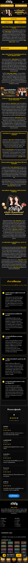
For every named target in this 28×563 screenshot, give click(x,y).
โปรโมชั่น (8, 561)
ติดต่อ (25, 561)
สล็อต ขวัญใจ (14, 507)
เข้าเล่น (14, 561)
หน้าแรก (2, 561)
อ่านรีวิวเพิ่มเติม (14, 496)
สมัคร (20, 561)
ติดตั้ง (19, 555)
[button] (23, 2)
